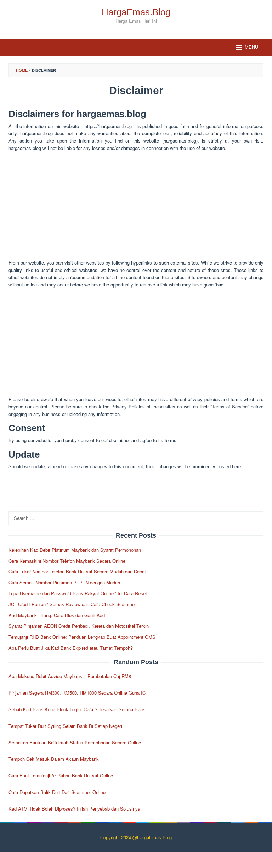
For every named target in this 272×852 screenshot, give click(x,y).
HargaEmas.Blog (136, 12)
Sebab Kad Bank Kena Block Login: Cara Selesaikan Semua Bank (76, 709)
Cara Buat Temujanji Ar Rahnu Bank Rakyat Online (60, 775)
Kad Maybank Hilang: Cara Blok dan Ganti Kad (56, 615)
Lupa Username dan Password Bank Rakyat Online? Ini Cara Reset (77, 593)
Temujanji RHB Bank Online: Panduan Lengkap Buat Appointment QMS (81, 636)
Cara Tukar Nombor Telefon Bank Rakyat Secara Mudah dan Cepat (77, 571)
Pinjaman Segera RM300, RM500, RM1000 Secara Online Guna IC (77, 692)
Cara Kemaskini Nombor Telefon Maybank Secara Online (66, 560)
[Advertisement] (136, 206)
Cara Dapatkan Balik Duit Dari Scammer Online (57, 792)
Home (22, 70)
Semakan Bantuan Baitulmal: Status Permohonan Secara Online (74, 742)
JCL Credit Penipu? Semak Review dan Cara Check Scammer (72, 604)
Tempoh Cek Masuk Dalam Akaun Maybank (53, 758)
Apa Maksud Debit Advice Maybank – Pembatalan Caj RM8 (69, 676)
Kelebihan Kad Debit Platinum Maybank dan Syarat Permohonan (74, 549)
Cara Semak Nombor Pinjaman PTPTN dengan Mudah (64, 582)
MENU (251, 47)
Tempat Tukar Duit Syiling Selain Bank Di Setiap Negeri (65, 726)
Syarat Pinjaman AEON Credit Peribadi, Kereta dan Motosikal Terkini (79, 625)
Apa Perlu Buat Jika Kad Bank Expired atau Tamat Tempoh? (70, 647)
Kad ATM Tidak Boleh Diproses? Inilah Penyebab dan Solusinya (74, 808)
